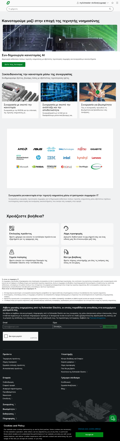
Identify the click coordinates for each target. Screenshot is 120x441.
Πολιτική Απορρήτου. (98, 318)
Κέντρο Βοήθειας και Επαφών (72, 359)
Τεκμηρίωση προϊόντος (11, 359)
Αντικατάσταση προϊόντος (12, 368)
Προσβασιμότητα (9, 392)
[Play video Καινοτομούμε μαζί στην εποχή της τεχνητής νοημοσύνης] (60, 39)
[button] (60, 158)
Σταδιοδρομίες (8, 382)
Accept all (89, 434)
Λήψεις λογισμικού (10, 362)
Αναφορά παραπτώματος (12, 389)
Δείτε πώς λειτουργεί (13, 64)
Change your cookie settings (89, 429)
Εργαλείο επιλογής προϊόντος (14, 365)
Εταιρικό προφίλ (9, 385)
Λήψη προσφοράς (68, 365)
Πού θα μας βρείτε (68, 368)
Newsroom (7, 395)
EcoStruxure (65, 382)
